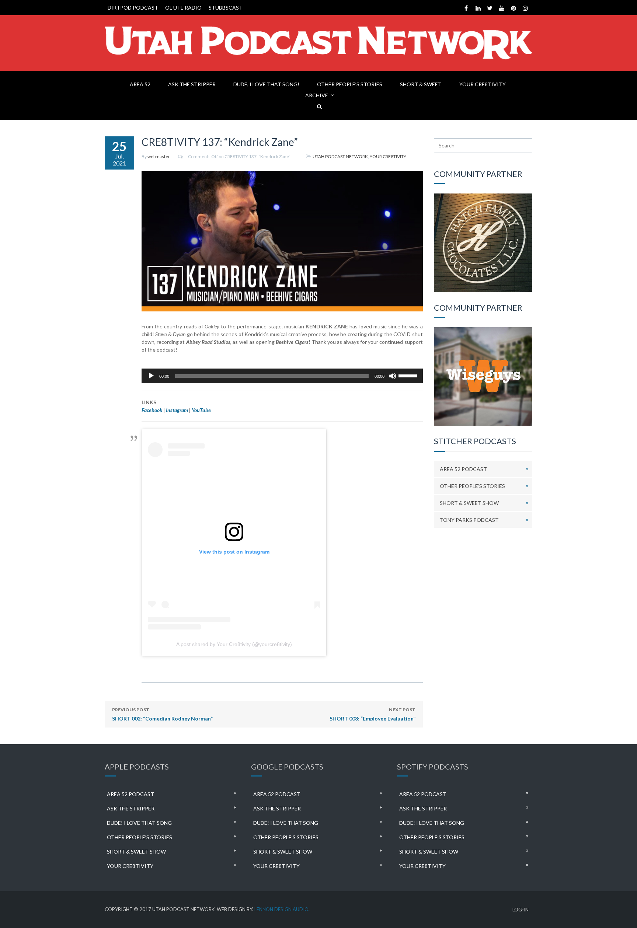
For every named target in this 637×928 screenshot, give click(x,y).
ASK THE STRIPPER (192, 84)
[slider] (408, 375)
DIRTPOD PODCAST (133, 7)
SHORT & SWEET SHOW (469, 503)
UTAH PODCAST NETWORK (340, 156)
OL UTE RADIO (183, 7)
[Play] (151, 376)
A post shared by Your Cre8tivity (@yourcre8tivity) (234, 644)
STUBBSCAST (226, 7)
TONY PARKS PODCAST (469, 520)
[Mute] (392, 376)
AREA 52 (140, 84)
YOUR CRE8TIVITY (482, 84)
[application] (282, 376)
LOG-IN (520, 909)
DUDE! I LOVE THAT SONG (139, 823)
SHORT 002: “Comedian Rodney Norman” (162, 714)
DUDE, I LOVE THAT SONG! (266, 84)
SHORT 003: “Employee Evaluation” (372, 714)
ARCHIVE (316, 95)
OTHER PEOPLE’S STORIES (349, 84)
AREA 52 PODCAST (463, 469)
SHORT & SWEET (421, 84)
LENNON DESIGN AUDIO (281, 909)
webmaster (158, 156)
